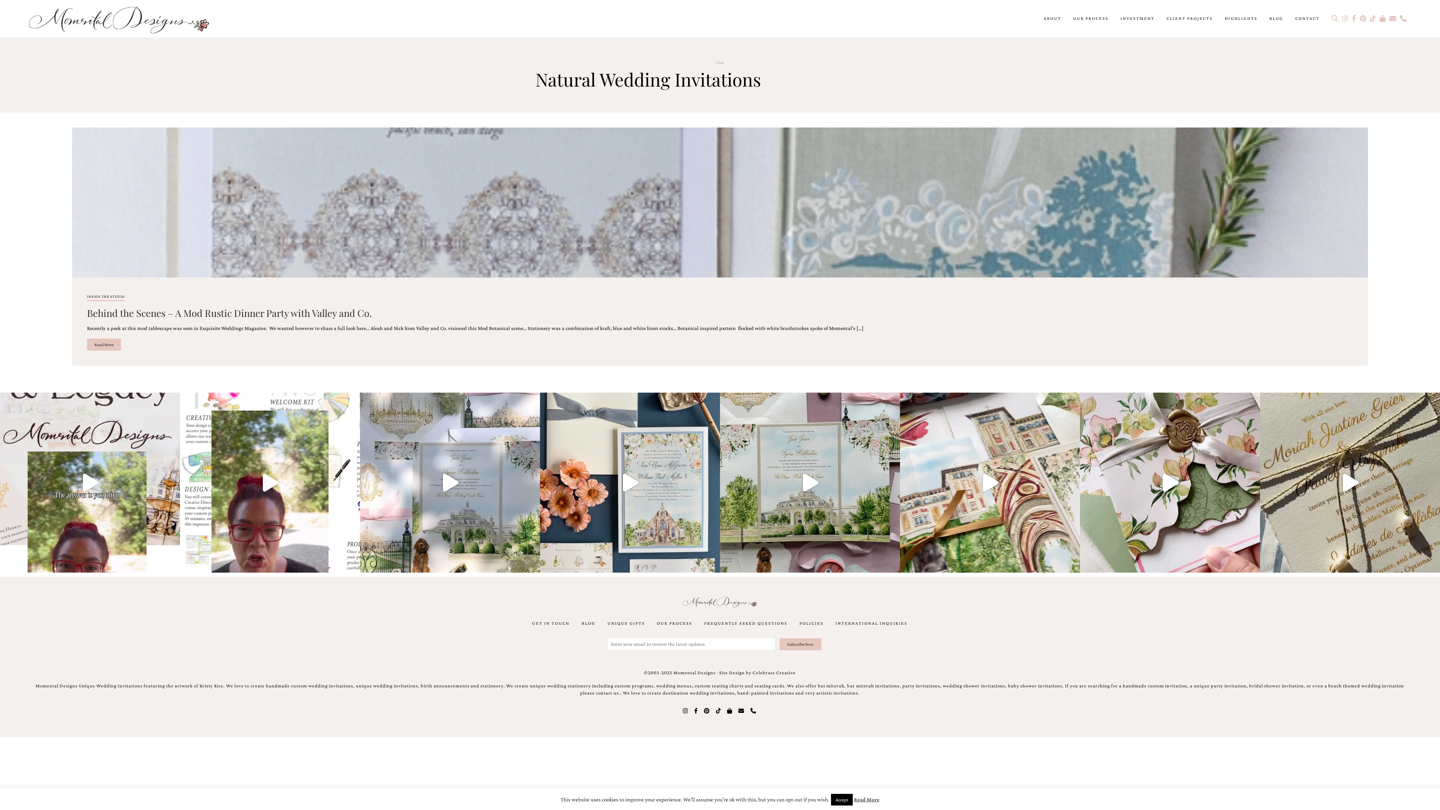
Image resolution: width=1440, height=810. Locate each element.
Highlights (1241, 18)
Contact (1307, 18)
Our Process (1090, 18)
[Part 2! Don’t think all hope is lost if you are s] (90, 483)
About (1052, 18)
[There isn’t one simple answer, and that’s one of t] (1170, 483)
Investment (1137, 18)
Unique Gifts (626, 623)
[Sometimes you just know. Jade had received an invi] (810, 483)
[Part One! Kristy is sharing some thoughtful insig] (270, 483)
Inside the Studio (106, 296)
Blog (1276, 18)
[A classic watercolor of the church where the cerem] (630, 483)
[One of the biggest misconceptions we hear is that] (1350, 483)
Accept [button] (842, 799)
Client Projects (1190, 18)
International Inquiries (872, 623)
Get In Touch (551, 623)
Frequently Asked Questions (746, 623)
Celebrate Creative (774, 672)
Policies (812, 623)
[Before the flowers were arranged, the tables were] (450, 483)
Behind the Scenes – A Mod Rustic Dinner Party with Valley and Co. (229, 312)
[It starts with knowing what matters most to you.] (990, 483)
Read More (104, 344)
